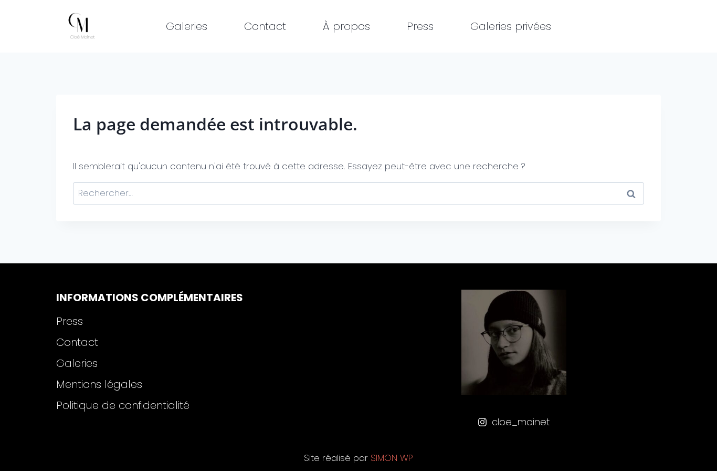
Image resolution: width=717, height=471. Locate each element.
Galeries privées (510, 26)
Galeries (186, 26)
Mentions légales (99, 384)
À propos (346, 26)
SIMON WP (392, 458)
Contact (265, 26)
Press (420, 26)
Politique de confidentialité (122, 405)
